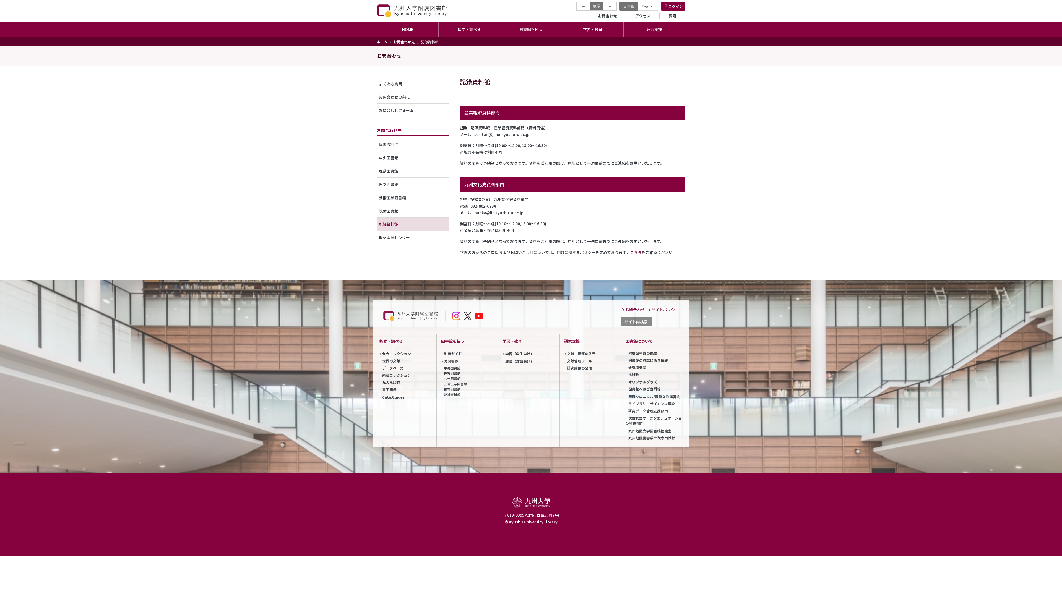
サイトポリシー (665, 309)
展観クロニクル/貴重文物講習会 (654, 396)
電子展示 (389, 389)
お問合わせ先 (404, 41)
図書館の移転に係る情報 (648, 360)
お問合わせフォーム (396, 110)
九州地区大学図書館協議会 (649, 430)
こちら (636, 252)
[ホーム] (413, 11)
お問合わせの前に (394, 97)
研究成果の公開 (579, 368)
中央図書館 (388, 158)
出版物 (633, 374)
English (648, 6)
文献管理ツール (579, 360)
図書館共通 (388, 144)
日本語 (628, 6)
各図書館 (451, 361)
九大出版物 (391, 382)
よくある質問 (390, 84)
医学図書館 (388, 184)
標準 (596, 6)
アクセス (642, 16)
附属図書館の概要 (642, 353)
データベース (393, 368)
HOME (407, 29)
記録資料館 (388, 224)
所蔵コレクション (396, 375)
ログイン (675, 6)
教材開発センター (394, 237)
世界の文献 (391, 360)
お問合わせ (607, 16)
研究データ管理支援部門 (648, 410)
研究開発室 (637, 367)
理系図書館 (388, 171)
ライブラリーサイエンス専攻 (651, 403)
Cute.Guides (393, 397)
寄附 (672, 16)
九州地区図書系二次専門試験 (651, 438)
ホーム (382, 41)
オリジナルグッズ (642, 381)
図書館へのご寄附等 (644, 389)
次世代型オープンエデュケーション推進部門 (654, 420)
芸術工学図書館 (392, 197)
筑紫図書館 (388, 211)
